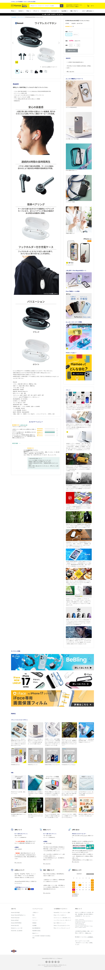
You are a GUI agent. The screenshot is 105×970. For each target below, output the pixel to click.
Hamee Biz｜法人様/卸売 (16, 930)
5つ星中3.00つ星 (23, 425)
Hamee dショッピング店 (16, 928)
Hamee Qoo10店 (15, 925)
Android (20, 11)
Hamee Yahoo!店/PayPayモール (18, 915)
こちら (84, 835)
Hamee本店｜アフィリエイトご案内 (62, 912)
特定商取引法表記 (36, 930)
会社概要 (34, 925)
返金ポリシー (35, 933)
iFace (28, 11)
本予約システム (87, 841)
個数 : (67, 45)
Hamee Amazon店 (15, 917)
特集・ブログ (73, 11)
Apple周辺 (64, 11)
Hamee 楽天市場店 (15, 912)
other (67, 23)
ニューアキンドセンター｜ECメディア (62, 920)
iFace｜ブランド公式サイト (60, 915)
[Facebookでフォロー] (47, 962)
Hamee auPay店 (14, 920)
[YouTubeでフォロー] (59, 962)
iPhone (12, 11)
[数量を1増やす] (78, 45)
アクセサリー (44, 11)
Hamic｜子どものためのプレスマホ (62, 925)
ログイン (34, 917)
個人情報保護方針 (36, 928)
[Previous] (13, 43)
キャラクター (54, 11)
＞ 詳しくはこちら (70, 71)
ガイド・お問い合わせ (87, 11)
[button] (69, 26)
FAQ (33, 915)
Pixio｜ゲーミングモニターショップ (62, 928)
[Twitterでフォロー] (49, 962)
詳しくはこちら (18, 862)
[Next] (59, 43)
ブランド (35, 11)
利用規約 (34, 923)
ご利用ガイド (35, 912)
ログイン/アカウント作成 (72, 6)
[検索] (61, 5)
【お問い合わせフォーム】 (85, 850)
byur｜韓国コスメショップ (60, 923)
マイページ (34, 920)
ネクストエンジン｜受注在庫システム (62, 917)
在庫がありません (72, 50)
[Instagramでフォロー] (53, 962)
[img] (30, 448)
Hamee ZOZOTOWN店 (16, 923)
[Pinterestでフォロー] (55, 962)
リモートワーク (21, 17)
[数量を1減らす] (70, 45)
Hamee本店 (13, 17)
